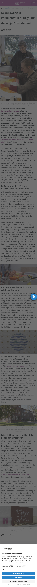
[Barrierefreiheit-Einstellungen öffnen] (33, 297)
